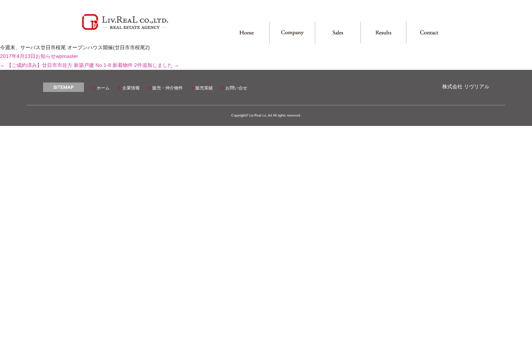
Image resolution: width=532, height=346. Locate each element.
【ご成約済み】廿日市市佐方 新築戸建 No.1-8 (55, 65)
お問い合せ (236, 87)
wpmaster (67, 56)
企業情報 (131, 87)
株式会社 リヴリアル (465, 86)
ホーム (103, 87)
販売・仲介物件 (167, 87)
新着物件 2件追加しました (146, 65)
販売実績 (204, 87)
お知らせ (45, 56)
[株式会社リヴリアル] (125, 29)
